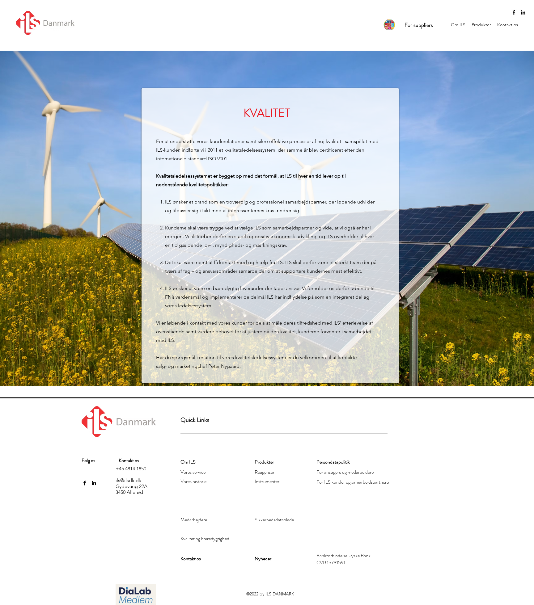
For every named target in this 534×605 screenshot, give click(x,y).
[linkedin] (523, 12)
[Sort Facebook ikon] (514, 12)
